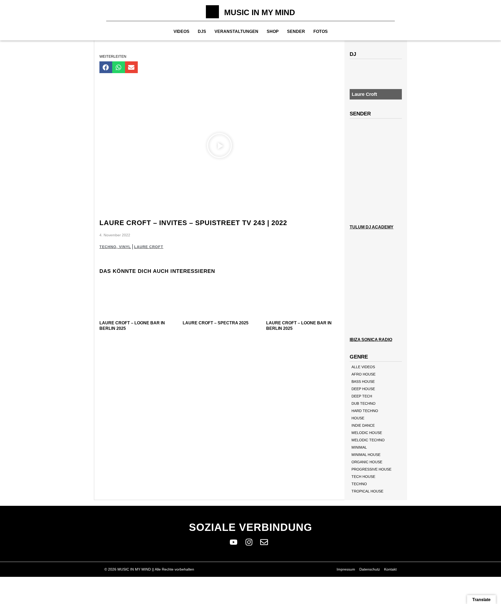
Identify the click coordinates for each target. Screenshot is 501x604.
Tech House (363, 476)
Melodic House (366, 433)
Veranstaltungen (236, 31)
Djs (202, 31)
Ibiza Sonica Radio (371, 339)
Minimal (359, 447)
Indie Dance (363, 425)
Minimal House (365, 455)
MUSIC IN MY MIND (259, 12)
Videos (181, 31)
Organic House (366, 462)
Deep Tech (361, 396)
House (357, 418)
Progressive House (371, 469)
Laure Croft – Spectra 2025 (215, 323)
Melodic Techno (368, 440)
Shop (273, 31)
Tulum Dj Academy (371, 227)
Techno (107, 247)
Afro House (363, 374)
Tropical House (367, 491)
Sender (296, 31)
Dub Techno (363, 403)
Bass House (363, 381)
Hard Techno (364, 411)
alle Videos (363, 367)
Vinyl (125, 247)
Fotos (320, 31)
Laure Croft (148, 247)
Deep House (363, 389)
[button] (105, 67)
